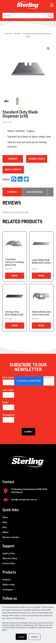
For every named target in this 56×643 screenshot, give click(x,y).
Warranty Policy (9, 558)
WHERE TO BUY (37, 159)
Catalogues (7, 590)
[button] (48, 48)
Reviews (12, 192)
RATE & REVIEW (13, 169)
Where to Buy (8, 585)
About (5, 517)
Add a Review (34, 192)
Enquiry (12, 159)
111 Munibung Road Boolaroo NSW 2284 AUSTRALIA (29, 491)
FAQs (4, 522)
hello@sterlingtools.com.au (24, 500)
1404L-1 (35, 269)
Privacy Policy (8, 563)
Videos (5, 532)
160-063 (8, 269)
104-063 (35, 319)
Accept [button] (21, 636)
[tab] (12, 192)
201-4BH (8, 319)
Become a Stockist (10, 537)
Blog (4, 527)
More (15, 275)
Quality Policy (8, 553)
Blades (18, 34)
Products (9, 34)
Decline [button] (34, 636)
